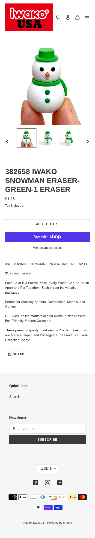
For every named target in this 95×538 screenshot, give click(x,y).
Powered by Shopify (59, 522)
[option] (26, 138)
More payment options (47, 247)
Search (14, 397)
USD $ (46, 468)
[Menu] (87, 17)
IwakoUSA (39, 522)
